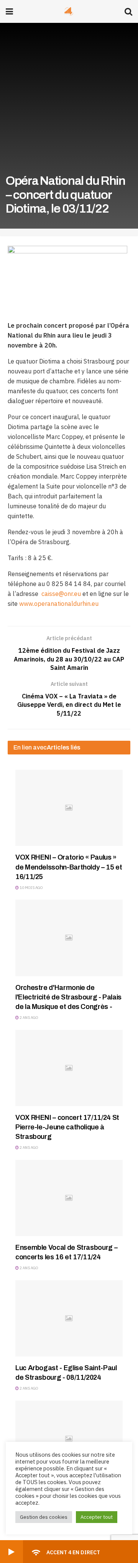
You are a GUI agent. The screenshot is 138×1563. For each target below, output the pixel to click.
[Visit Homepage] (69, 11)
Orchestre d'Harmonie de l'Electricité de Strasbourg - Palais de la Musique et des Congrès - (68, 997)
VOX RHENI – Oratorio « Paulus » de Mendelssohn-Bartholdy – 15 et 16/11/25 (68, 867)
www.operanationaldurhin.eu (59, 603)
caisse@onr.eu (61, 593)
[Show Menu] (9, 11)
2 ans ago (28, 1017)
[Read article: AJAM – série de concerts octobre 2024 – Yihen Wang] (69, 1439)
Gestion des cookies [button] (43, 1517)
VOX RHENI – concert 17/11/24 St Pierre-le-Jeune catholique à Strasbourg (67, 1127)
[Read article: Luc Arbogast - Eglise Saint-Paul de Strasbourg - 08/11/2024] (69, 1318)
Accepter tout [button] (96, 1517)
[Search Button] (128, 11)
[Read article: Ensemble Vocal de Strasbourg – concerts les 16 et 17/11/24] (69, 1198)
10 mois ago (31, 887)
